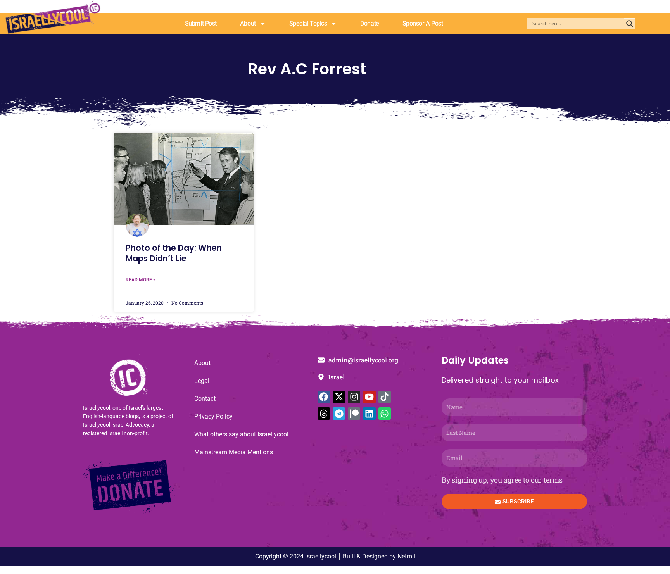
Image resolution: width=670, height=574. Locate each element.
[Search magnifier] (629, 23)
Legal (201, 380)
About (248, 23)
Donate (369, 23)
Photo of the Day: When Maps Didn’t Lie (174, 253)
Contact (205, 398)
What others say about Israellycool (241, 434)
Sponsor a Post (422, 23)
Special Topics (308, 23)
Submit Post (201, 23)
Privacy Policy (213, 416)
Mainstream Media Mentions (233, 452)
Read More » (140, 280)
